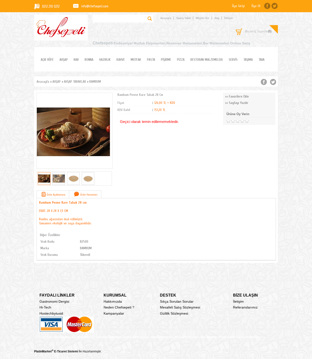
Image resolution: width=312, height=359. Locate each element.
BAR (76, 60)
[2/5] (230, 121)
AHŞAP (63, 60)
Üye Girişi (238, 6)
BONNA (89, 60)
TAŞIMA (248, 60)
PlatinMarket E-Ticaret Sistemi (56, 351)
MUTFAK (136, 60)
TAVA (261, 60)
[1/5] (228, 121)
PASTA (151, 60)
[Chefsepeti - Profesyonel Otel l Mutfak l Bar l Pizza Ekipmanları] (61, 36)
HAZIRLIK (105, 60)
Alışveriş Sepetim (258, 31)
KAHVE (121, 60)
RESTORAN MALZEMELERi (206, 60)
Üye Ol (256, 6)
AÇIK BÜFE (47, 60)
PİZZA (181, 60)
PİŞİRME (166, 60)
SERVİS (233, 60)
